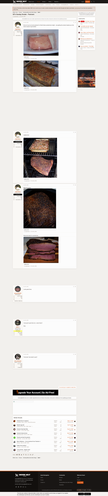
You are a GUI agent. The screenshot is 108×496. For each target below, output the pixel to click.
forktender (71, 438)
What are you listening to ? (86, 38)
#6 (75, 354)
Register (78, 479)
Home (41, 477)
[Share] (74, 22)
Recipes (57, 4)
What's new (31, 1)
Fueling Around (70, 422)
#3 (75, 184)
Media (50, 1)
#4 (75, 286)
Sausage (32, 4)
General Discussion (31, 422)
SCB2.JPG (26, 88)
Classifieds (61, 484)
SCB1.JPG (26, 57)
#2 (75, 132)
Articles (44, 1)
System (80, 489)
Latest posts (82, 18)
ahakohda (71, 430)
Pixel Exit (70, 490)
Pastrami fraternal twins (22, 433)
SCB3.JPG (26, 179)
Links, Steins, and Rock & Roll (87, 32)
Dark (90, 489)
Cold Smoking (48, 4)
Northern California (18, 300)
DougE (72, 426)
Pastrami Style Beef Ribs (22, 429)
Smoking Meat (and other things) (66, 482)
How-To (76, 4)
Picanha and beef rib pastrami (23, 437)
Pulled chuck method (21, 445)
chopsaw (18, 446)
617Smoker (19, 438)
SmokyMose (71, 442)
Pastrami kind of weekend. (23, 420)
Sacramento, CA (19, 35)
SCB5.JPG (26, 264)
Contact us (42, 482)
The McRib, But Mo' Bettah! (86, 26)
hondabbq (19, 422)
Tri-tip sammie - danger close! (23, 449)
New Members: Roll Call (17, 4)
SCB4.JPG (26, 229)
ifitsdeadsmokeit (20, 434)
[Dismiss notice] (94, 8)
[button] (35, 1)
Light (85, 489)
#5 (75, 320)
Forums (38, 1)
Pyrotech (18, 430)
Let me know (77, 8)
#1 (75, 22)
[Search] (94, 1)
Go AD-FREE (80, 482)
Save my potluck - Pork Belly (87, 46)
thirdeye (18, 442)
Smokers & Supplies (40, 4)
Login (78, 477)
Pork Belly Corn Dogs (89, 21)
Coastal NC (20, 367)
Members (56, 1)
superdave (16, 16)
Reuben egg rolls (20, 425)
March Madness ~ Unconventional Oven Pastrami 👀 (29, 441)
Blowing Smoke (26, 4)
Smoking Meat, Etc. (64, 4)
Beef (30, 426)
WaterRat (18, 451)
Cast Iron (71, 4)
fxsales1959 (71, 434)
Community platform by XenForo (53, 490)
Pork (81, 24)
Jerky (53, 4)
